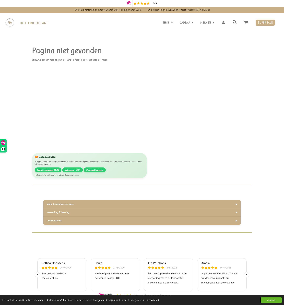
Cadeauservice (142, 220)
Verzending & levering (142, 212)
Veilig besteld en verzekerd (142, 204)
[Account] (223, 23)
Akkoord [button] (271, 300)
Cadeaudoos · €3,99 (73, 170)
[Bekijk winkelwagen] (245, 23)
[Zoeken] (234, 22)
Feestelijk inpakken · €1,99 (48, 170)
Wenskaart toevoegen (94, 170)
